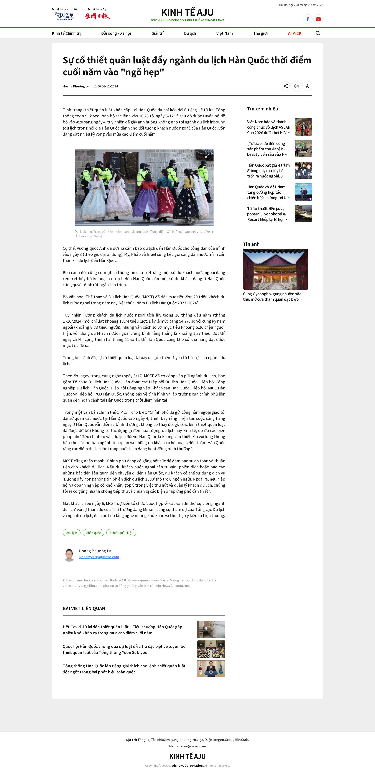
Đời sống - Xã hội (116, 33)
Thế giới (260, 33)
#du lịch (71, 532)
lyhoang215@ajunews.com (99, 556)
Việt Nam (224, 33)
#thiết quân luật (121, 532)
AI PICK (294, 33)
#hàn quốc (93, 532)
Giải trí (157, 33)
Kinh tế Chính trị (66, 33)
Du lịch (190, 33)
